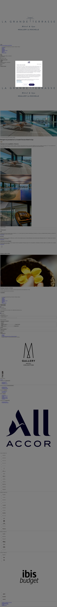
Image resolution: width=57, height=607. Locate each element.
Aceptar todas (32, 84)
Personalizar (25, 84)
